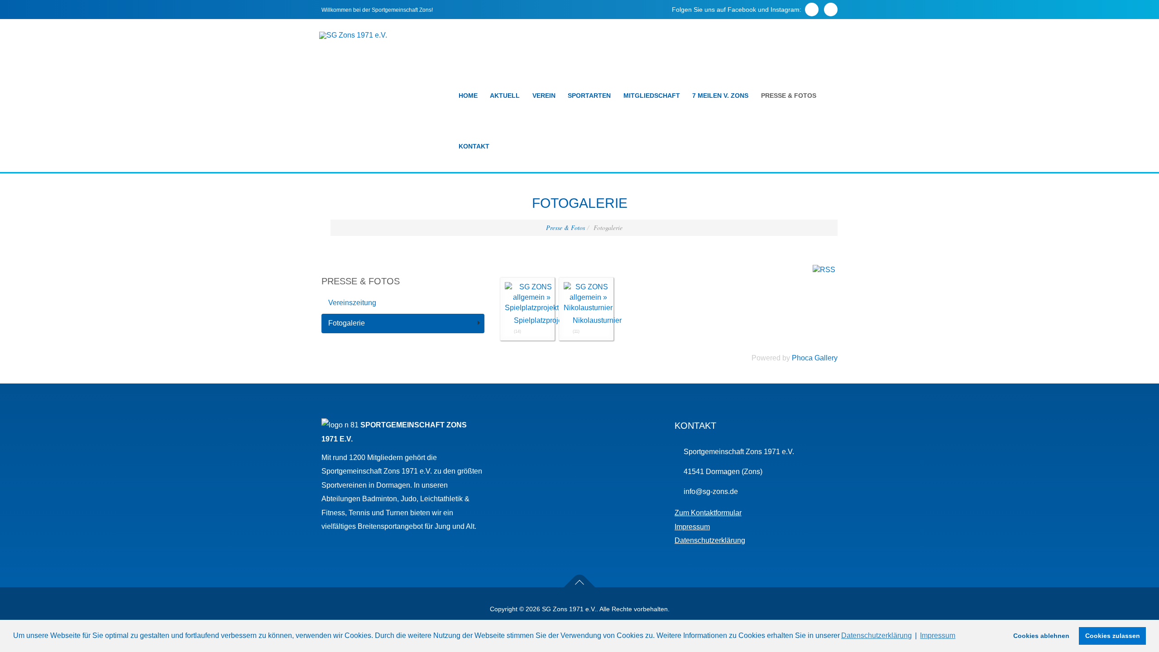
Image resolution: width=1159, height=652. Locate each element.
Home (468, 95)
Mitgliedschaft (651, 95)
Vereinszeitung (352, 303)
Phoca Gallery (815, 358)
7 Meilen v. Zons (720, 95)
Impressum (692, 527)
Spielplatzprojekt (541, 320)
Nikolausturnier (597, 320)
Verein (544, 95)
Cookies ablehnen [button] (1041, 635)
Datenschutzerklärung (710, 540)
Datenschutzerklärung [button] (876, 635)
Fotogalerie (346, 323)
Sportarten (589, 95)
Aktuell (505, 95)
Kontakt (474, 146)
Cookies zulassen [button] (1112, 635)
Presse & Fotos (788, 95)
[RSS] (824, 269)
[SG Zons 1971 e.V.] (353, 35)
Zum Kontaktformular (708, 513)
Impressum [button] (937, 635)
